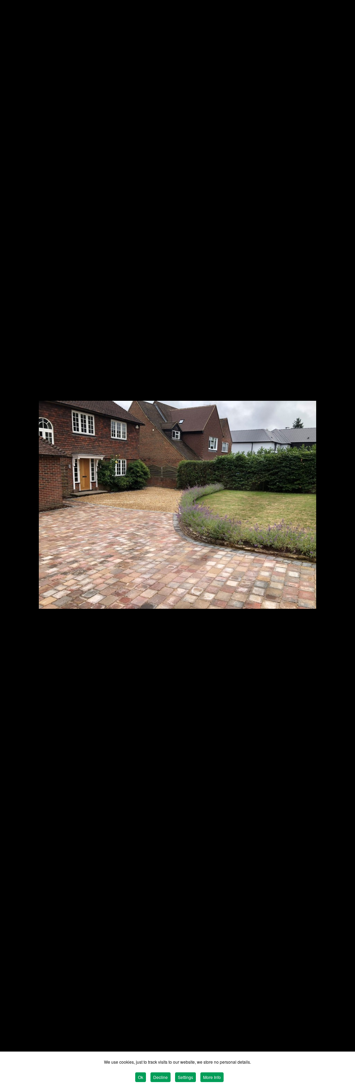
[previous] (12, 534)
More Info (212, 1077)
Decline (160, 1077)
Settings (185, 1077)
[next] (343, 534)
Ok (140, 1077)
